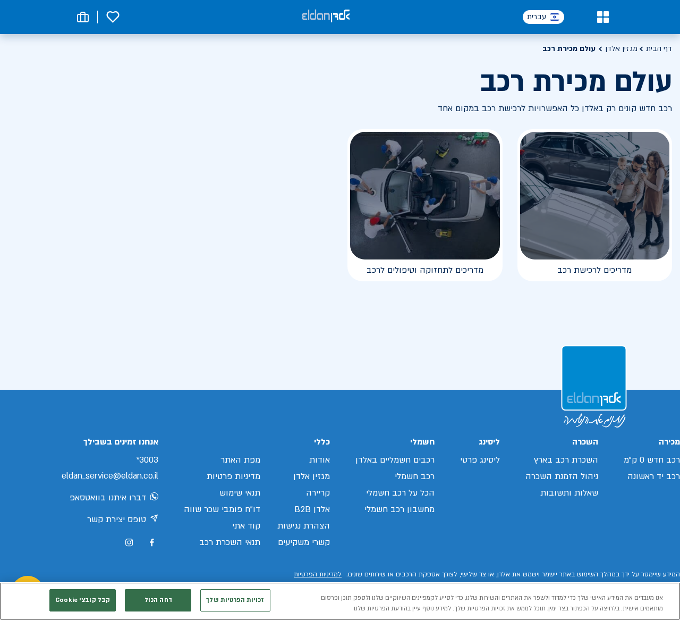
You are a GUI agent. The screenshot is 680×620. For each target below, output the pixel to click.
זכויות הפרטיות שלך (235, 600)
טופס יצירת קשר (116, 519)
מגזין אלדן (621, 49)
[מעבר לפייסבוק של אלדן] (151, 543)
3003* (147, 460)
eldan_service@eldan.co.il (110, 476)
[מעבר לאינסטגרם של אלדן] (129, 542)
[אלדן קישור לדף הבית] (326, 16)
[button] (603, 17)
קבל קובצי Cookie (82, 600)
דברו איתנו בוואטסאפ (108, 498)
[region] (340, 601)
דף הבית (659, 49)
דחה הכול (158, 600)
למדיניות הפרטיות (318, 574)
